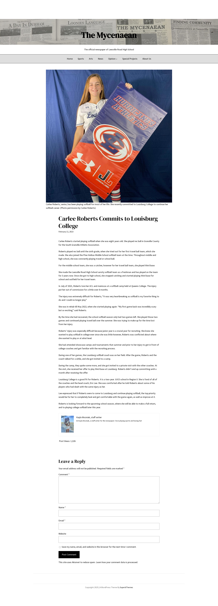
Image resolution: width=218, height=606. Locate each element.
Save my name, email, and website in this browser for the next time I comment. (99, 546)
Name (62, 507)
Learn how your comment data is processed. (117, 562)
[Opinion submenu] (116, 59)
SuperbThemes (126, 587)
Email (62, 520)
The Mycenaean (109, 34)
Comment (64, 474)
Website (62, 533)
